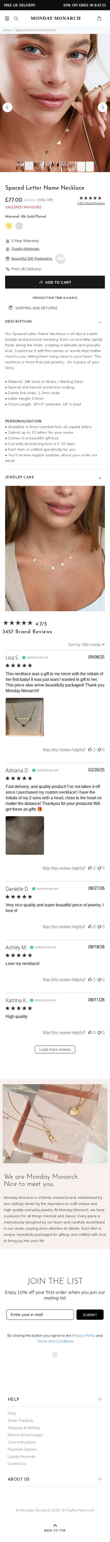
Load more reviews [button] (55, 1049)
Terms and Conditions (55, 1341)
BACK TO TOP (55, 1530)
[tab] (20, 166)
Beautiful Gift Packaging (32, 258)
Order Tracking (20, 1420)
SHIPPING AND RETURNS (36, 308)
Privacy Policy (83, 1335)
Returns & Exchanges (25, 1435)
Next (102, 107)
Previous (7, 107)
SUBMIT (90, 1315)
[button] (25, 717)
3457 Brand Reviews (27, 632)
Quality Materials (25, 248)
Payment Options (22, 1449)
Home (7, 30)
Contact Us (17, 1463)
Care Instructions (22, 1442)
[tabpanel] (55, 103)
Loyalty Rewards (22, 1456)
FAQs (12, 1413)
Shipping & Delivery (24, 1427)
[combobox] (86, 644)
